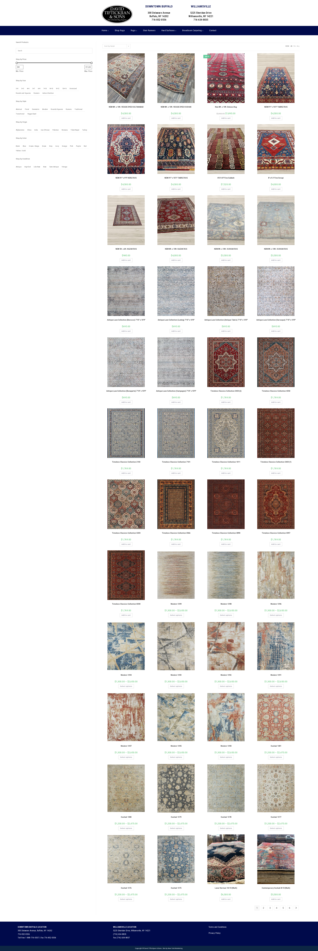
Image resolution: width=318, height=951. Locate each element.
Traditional (78, 109)
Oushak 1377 (276, 817)
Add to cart (126, 118)
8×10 (51, 88)
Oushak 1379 (176, 817)
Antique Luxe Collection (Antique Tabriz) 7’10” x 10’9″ (226, 320)
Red (85, 146)
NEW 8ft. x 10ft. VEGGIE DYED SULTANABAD (126, 107)
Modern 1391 (276, 675)
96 (295, 46)
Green (44, 146)
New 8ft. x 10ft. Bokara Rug (226, 107)
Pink (71, 146)
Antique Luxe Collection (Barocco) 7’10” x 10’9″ (126, 320)
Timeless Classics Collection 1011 (226, 462)
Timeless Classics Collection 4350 (276, 391)
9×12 (57, 88)
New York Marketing (175, 948)
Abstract (19, 109)
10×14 (64, 88)
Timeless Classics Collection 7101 (176, 462)
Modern (45, 109)
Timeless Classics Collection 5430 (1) (275, 462)
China (29, 130)
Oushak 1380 (126, 817)
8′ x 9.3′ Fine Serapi (276, 178)
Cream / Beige (34, 146)
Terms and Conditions (218, 927)
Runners (36, 93)
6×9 (39, 88)
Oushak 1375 (176, 888)
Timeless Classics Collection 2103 (126, 462)
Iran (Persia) (45, 130)
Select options (176, 615)
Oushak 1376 (126, 888)
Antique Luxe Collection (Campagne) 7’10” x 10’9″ (176, 391)
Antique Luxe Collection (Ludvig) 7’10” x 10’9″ (176, 320)
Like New (37, 167)
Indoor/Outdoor (48, 93)
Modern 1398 (226, 604)
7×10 (45, 88)
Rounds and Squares (23, 93)
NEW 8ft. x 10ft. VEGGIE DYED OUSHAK (176, 107)
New (44, 167)
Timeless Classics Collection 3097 (276, 533)
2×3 (17, 88)
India (36, 130)
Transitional (20, 114)
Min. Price (19, 71)
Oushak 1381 (276, 746)
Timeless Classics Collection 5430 (126, 533)
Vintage (64, 167)
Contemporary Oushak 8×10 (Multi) (276, 888)
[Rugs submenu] (136, 30)
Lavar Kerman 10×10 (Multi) (226, 888)
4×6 (28, 88)
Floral (27, 109)
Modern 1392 (226, 675)
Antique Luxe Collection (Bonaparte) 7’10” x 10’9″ (126, 391)
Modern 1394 (126, 675)
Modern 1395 (176, 746)
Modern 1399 (176, 604)
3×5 (22, 88)
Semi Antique (54, 167)
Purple (78, 146)
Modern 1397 (126, 746)
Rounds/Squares (57, 109)
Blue (24, 146)
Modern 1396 (276, 604)
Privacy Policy (215, 933)
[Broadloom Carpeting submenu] (202, 30)
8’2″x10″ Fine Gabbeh (226, 178)
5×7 (33, 88)
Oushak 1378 (226, 817)
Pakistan (56, 130)
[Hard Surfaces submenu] (175, 30)
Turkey (84, 130)
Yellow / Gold (21, 151)
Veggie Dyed (31, 114)
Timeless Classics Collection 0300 (126, 604)
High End (27, 167)
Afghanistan (20, 130)
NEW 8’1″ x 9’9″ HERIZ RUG (126, 178)
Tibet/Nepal (75, 130)
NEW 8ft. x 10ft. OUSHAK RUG (226, 249)
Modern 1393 (176, 675)
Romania (65, 130)
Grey (50, 146)
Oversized (73, 88)
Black (18, 146)
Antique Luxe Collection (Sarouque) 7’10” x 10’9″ (276, 320)
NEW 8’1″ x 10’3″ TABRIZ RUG (276, 107)
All (298, 46)
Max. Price (88, 71)
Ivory (57, 146)
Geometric (35, 109)
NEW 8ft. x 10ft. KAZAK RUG (176, 249)
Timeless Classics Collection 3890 (226, 533)
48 (291, 46)
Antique (18, 167)
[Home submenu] (108, 30)
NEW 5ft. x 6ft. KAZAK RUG (126, 249)
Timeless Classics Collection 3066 (176, 533)
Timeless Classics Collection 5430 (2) (225, 391)
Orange (64, 146)
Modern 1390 (226, 746)
